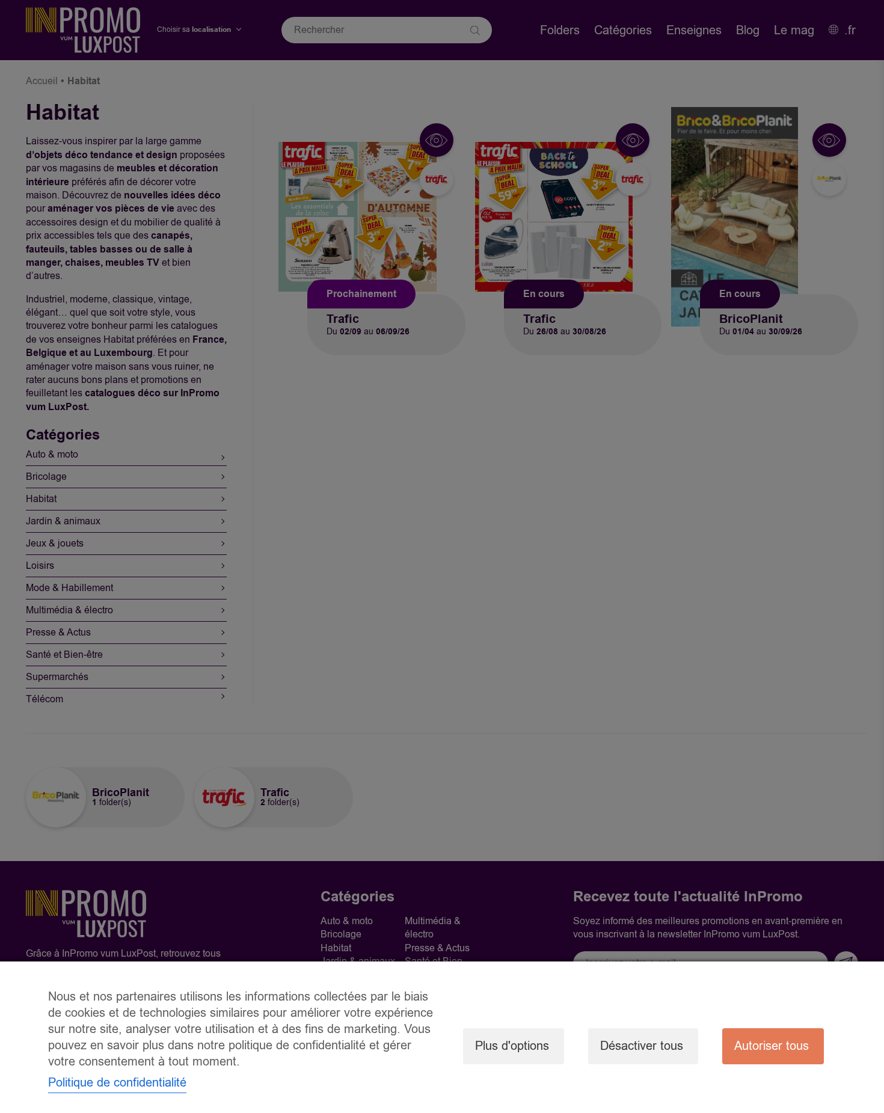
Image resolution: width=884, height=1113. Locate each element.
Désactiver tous (641, 1046)
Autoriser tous (771, 1046)
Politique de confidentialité (117, 1083)
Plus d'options (512, 1046)
